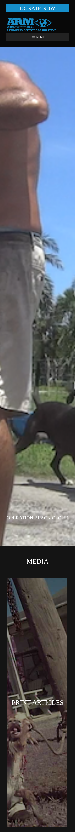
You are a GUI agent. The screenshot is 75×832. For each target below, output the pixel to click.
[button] (40, 37)
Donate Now (37, 8)
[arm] (37, 24)
